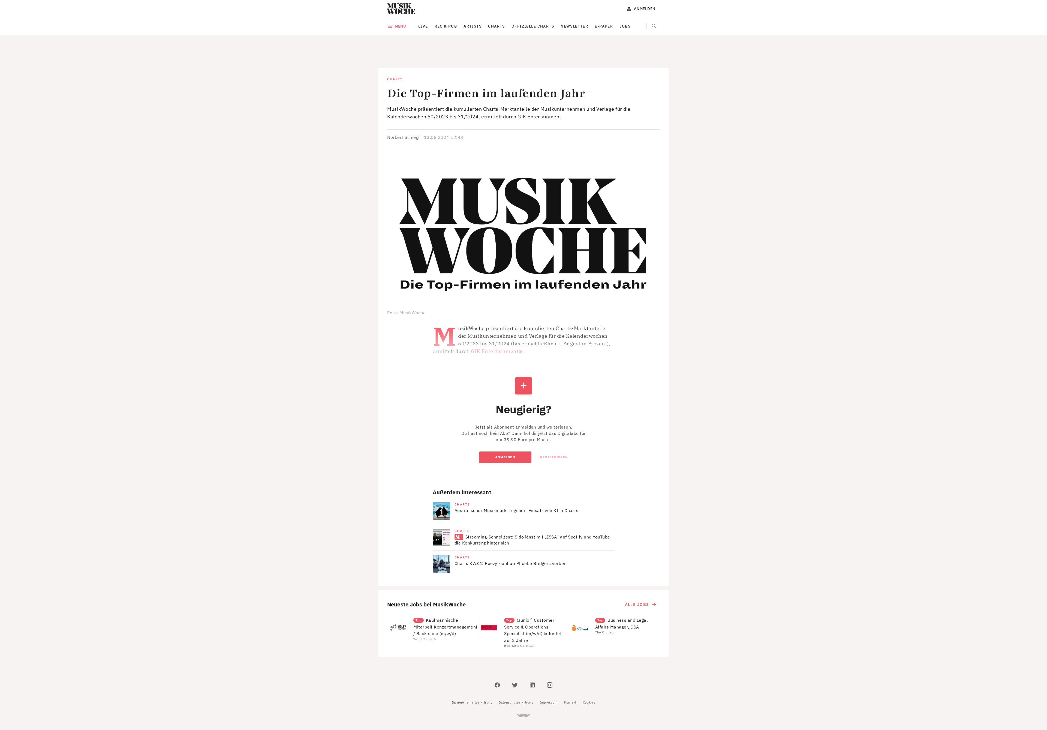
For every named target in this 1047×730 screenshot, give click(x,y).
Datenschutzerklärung (516, 678)
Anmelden (505, 432)
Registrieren (554, 432)
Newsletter (574, 26)
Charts (496, 26)
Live (423, 26)
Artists (473, 26)
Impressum (549, 678)
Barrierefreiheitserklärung (472, 678)
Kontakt (570, 678)
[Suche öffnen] (654, 26)
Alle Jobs (637, 579)
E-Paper (604, 26)
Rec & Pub (446, 26)
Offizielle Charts (533, 26)
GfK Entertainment (495, 327)
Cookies (589, 678)
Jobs (624, 26)
